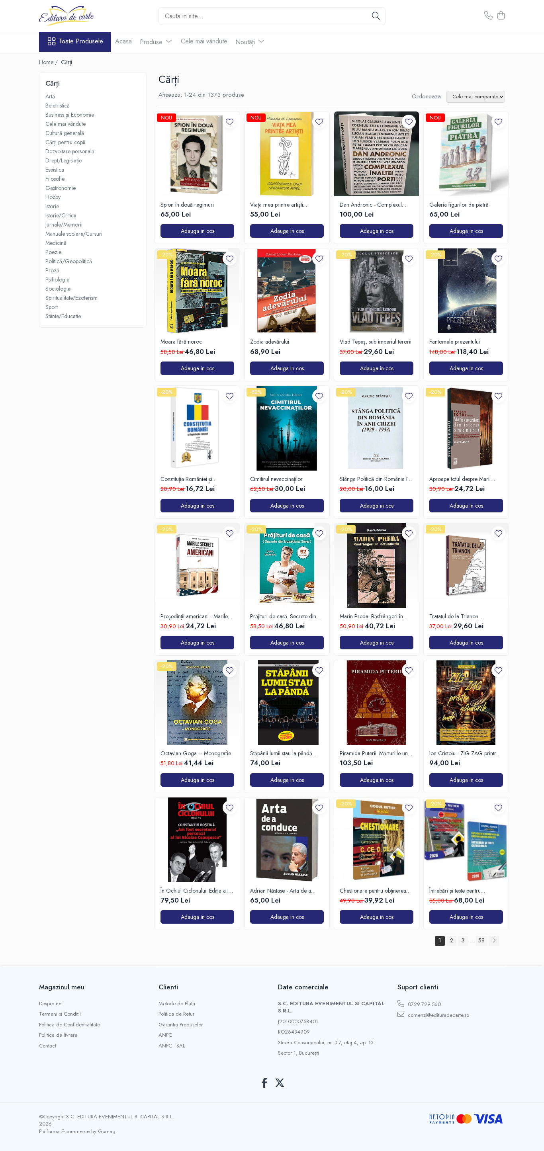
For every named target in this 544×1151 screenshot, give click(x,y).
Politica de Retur (176, 1014)
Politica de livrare (58, 1035)
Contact (47, 1045)
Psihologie (57, 279)
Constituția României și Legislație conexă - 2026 (189, 479)
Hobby (53, 197)
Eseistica (54, 170)
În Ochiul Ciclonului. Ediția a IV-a (197, 890)
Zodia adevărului (269, 341)
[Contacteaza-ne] (488, 16)
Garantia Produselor (181, 1024)
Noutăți (246, 42)
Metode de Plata (177, 1003)
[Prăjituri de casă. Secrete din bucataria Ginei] (287, 565)
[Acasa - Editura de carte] (79, 16)
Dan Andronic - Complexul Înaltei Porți (371, 204)
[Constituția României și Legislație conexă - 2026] (197, 428)
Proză (52, 270)
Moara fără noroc (181, 341)
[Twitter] (280, 1083)
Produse (152, 42)
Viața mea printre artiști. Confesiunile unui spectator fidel (286, 204)
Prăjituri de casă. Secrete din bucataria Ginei (283, 616)
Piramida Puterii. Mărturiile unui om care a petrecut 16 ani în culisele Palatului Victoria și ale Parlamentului (376, 753)
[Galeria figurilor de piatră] (466, 153)
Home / (49, 62)
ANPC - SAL (172, 1045)
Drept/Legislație (63, 160)
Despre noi (51, 1003)
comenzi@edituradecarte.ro (437, 1015)
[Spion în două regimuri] (197, 153)
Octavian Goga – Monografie (195, 753)
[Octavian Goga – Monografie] (197, 702)
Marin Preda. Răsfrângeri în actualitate (371, 616)
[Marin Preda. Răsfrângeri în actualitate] (376, 565)
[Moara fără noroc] (197, 290)
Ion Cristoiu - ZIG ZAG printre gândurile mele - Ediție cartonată (464, 753)
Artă (50, 96)
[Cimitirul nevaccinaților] (287, 428)
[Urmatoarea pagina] (494, 941)
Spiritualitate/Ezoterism (71, 298)
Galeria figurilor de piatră (459, 204)
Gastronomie (60, 188)
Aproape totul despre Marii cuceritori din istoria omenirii (462, 479)
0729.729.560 (423, 1004)
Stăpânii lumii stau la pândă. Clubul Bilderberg (281, 753)
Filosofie (55, 179)
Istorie (52, 206)
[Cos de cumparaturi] (501, 16)
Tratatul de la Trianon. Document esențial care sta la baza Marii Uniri (463, 616)
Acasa (123, 41)
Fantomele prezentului (454, 341)
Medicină (56, 243)
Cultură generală (64, 133)
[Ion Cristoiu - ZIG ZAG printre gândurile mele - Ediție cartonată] (466, 702)
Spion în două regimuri (187, 204)
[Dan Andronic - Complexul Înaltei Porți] (376, 153)
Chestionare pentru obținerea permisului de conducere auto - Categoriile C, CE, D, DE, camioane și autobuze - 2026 (376, 890)
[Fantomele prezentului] (466, 290)
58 (481, 940)
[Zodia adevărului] (287, 290)
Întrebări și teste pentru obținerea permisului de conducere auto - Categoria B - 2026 (465, 890)
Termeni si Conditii (60, 1014)
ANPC (165, 1035)
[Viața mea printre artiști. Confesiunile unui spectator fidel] (287, 153)
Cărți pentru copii (65, 142)
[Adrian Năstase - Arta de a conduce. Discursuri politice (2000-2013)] (287, 839)
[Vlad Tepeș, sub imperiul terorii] (376, 290)
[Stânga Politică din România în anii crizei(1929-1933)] (376, 428)
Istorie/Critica (60, 215)
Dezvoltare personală (69, 151)
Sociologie (57, 289)
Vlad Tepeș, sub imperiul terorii (375, 341)
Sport (51, 307)
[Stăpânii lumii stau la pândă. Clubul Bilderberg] (287, 702)
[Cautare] (375, 16)
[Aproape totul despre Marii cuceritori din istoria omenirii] (466, 428)
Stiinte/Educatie (63, 316)
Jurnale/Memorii (63, 225)
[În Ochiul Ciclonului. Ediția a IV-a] (197, 839)
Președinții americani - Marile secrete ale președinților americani (194, 616)
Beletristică (57, 105)
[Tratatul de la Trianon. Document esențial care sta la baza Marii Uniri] (466, 565)
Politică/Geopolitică (68, 261)
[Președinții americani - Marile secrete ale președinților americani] (197, 565)
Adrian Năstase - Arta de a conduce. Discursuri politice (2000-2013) (281, 890)
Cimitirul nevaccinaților (276, 479)
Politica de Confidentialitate (69, 1024)
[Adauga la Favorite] (230, 122)
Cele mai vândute (204, 41)
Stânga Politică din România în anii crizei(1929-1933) (375, 479)
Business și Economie (69, 115)
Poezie (53, 252)
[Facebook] (264, 1083)
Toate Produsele (81, 41)
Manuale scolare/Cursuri (73, 234)
